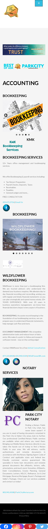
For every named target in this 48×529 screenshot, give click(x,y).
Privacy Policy (24, 516)
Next (39, 115)
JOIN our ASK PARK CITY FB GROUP (32, 513)
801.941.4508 (8, 492)
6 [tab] (29, 253)
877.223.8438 (8, 356)
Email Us (19, 202)
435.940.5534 (21, 356)
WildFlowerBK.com (36, 356)
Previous (6, 115)
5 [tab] (29, 134)
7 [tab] (32, 253)
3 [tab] (22, 134)
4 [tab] (26, 134)
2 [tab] (19, 134)
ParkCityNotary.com (24, 492)
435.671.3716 (8, 202)
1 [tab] (16, 134)
